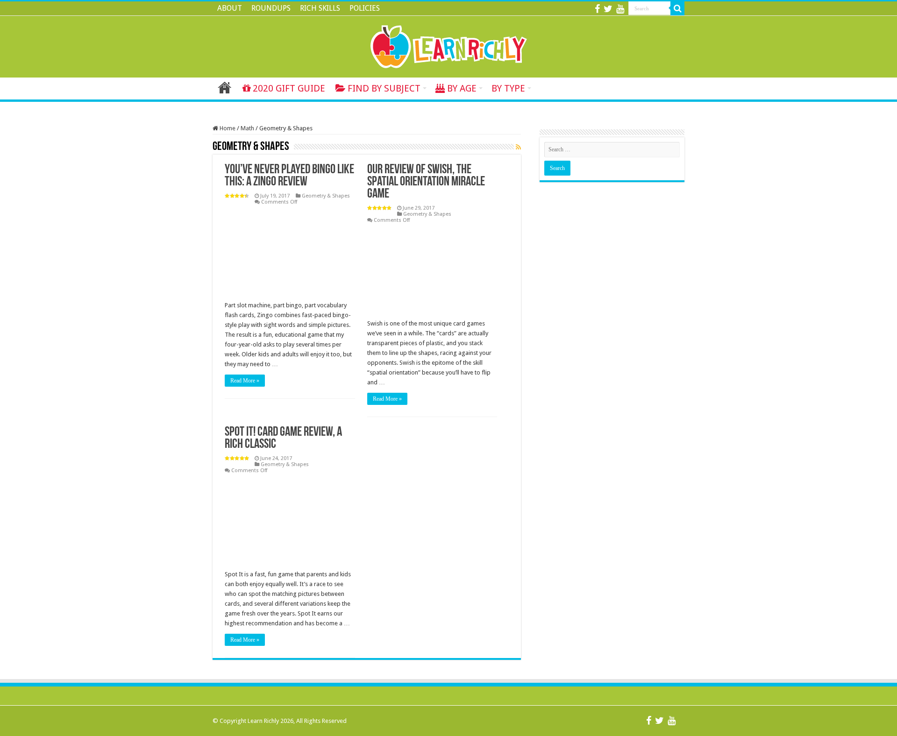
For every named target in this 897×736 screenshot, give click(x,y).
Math (247, 128)
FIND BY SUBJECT (384, 88)
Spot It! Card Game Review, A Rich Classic (283, 438)
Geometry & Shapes (326, 196)
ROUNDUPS (271, 8)
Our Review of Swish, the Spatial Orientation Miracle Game (426, 182)
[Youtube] (620, 8)
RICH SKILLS (320, 8)
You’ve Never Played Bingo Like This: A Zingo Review (289, 176)
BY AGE (462, 88)
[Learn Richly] (448, 45)
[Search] (677, 8)
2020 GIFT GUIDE (289, 88)
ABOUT (229, 8)
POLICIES (364, 8)
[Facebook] (597, 8)
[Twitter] (608, 8)
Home (225, 87)
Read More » (244, 380)
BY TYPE (508, 88)
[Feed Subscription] (518, 147)
